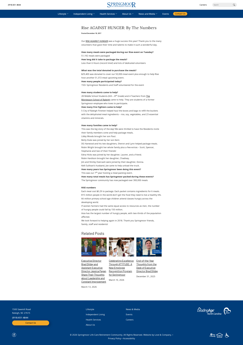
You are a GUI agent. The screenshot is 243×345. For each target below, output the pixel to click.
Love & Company (163, 334)
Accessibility (129, 338)
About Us (90, 324)
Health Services (93, 319)
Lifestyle (90, 309)
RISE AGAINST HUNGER (97, 41)
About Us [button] (126, 13)
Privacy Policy (114, 338)
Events (129, 314)
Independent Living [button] (82, 13)
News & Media (133, 309)
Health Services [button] (107, 13)
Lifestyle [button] (62, 13)
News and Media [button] (147, 13)
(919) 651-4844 (14, 5)
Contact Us (30, 323)
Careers (129, 319)
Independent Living (95, 314)
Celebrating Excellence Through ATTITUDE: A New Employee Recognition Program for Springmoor (121, 267)
